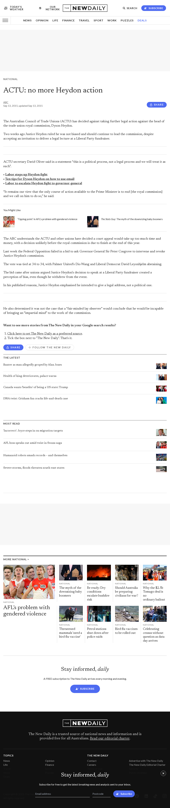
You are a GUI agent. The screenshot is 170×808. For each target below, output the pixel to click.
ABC (5, 102)
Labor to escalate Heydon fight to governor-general (43, 183)
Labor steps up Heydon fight (26, 174)
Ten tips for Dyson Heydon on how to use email (39, 179)
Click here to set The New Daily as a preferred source (44, 333)
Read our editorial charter (109, 738)
